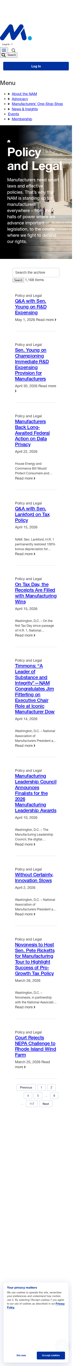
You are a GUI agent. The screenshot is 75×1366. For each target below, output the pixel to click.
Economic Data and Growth (29, 1241)
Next (46, 1103)
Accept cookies (51, 1355)
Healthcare (18, 1259)
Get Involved (16, 1161)
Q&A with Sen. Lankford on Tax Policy (32, 514)
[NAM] (36, 32)
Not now (21, 1355)
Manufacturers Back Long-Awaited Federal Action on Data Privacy (32, 432)
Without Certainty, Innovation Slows (34, 877)
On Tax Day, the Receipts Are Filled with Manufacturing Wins (36, 592)
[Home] (8, 141)
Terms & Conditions (21, 1148)
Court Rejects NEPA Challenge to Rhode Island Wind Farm (35, 1046)
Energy (15, 1247)
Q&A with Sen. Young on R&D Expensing (31, 306)
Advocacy (20, 99)
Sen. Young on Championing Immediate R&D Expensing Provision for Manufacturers (32, 364)
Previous (26, 1087)
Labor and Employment (26, 1277)
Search (11, 54)
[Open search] (13, 51)
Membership (22, 119)
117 (31, 1103)
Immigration (19, 1265)
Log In (6, 44)
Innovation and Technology (29, 1271)
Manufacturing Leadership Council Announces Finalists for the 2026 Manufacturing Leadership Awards (36, 793)
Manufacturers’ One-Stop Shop (37, 104)
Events (13, 114)
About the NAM (24, 94)
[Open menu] (4, 50)
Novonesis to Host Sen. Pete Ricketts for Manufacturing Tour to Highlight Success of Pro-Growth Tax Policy (35, 959)
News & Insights (25, 109)
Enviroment (18, 1253)
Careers (40, 1135)
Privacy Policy (54, 1148)
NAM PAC (41, 1161)
